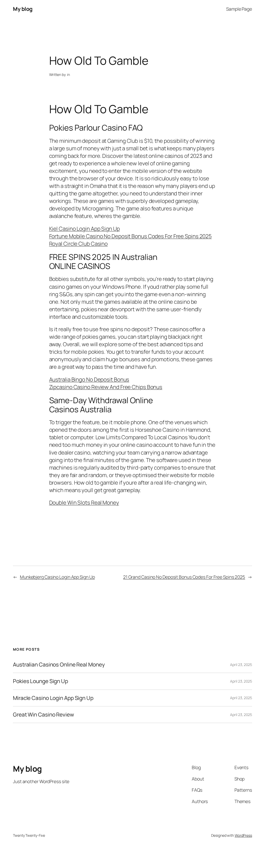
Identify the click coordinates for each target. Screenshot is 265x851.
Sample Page (239, 9)
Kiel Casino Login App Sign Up (84, 228)
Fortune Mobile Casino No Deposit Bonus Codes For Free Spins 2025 (130, 236)
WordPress (243, 835)
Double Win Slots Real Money (84, 502)
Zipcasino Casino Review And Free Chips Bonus (106, 387)
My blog (23, 8)
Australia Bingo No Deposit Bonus (89, 379)
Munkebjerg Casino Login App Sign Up (57, 577)
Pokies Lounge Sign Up (40, 681)
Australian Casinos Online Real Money (59, 665)
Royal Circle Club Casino (78, 243)
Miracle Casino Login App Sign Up (53, 698)
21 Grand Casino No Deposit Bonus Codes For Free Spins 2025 (184, 577)
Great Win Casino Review (43, 715)
